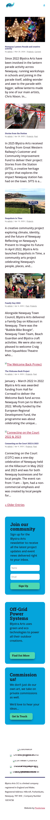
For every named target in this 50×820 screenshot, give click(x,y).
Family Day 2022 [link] (13, 303)
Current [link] (38, 51)
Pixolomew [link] (40, 808)
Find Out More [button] (20, 655)
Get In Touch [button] (19, 716)
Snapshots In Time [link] (13, 218)
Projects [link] (30, 51)
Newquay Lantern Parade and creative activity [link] (22, 47)
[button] (44, 6)
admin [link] (10, 51)
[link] (10, 4)
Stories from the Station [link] (16, 133)
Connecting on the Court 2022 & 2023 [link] (21, 443)
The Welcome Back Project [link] (17, 371)
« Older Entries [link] (15, 505)
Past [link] (36, 136)
